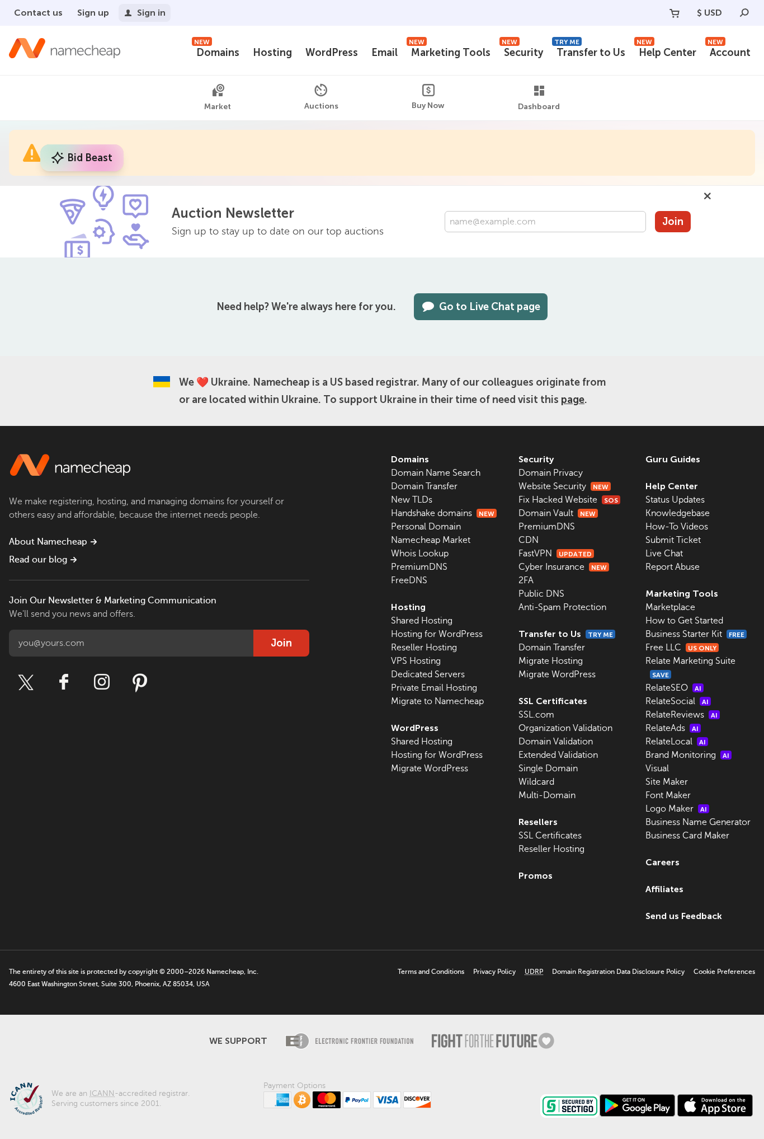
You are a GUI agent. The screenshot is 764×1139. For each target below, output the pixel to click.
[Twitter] (26, 682)
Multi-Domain (547, 795)
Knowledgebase (677, 513)
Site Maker (666, 782)
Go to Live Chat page (489, 307)
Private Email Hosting (434, 688)
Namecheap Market (430, 540)
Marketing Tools (450, 51)
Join (672, 221)
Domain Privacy (550, 473)
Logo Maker (676, 809)
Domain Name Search (435, 473)
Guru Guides (672, 459)
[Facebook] (64, 682)
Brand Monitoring (687, 755)
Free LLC (680, 648)
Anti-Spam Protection (562, 607)
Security (522, 51)
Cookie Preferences (724, 972)
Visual (657, 768)
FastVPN (555, 554)
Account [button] (729, 51)
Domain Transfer (424, 486)
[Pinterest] (140, 682)
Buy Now (428, 105)
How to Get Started (684, 621)
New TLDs (411, 500)
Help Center (666, 51)
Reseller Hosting (424, 648)
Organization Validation (565, 728)
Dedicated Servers (428, 674)
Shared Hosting (421, 621)
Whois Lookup (420, 554)
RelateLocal (675, 742)
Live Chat (664, 554)
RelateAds (672, 728)
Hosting (272, 52)
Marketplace (670, 607)
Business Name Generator (698, 822)
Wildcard (536, 782)
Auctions (321, 106)
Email (384, 52)
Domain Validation (555, 742)
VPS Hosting (416, 661)
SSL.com (536, 715)
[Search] (744, 13)
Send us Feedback (683, 916)
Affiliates (664, 889)
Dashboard (539, 106)
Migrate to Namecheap (437, 701)
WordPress (331, 52)
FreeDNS (409, 580)
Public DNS (541, 594)
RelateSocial (677, 701)
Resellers (538, 822)
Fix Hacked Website (568, 500)
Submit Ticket (673, 540)
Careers (662, 862)
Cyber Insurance (562, 567)
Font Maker (668, 795)
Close (707, 195)
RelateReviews (681, 715)
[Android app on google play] (637, 1105)
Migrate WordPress (429, 768)
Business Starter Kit (694, 634)
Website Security (563, 486)
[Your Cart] (674, 13)
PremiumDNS (419, 567)
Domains (216, 51)
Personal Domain (426, 527)
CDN (528, 540)
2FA (526, 580)
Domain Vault (557, 513)
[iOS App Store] (715, 1105)
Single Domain (548, 768)
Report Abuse (672, 567)
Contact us (38, 12)
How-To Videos (676, 527)
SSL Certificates (552, 701)
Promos (535, 875)
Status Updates (675, 500)
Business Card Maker (687, 836)
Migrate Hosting (550, 661)
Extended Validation (558, 755)
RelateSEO (673, 688)
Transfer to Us (589, 51)
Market (217, 106)
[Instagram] (102, 682)
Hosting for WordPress (437, 634)
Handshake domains (442, 513)
